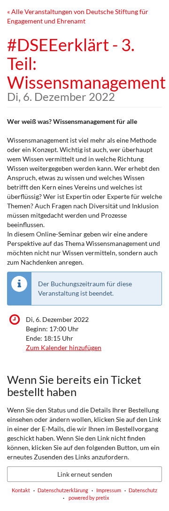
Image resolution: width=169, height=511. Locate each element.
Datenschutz (143, 490)
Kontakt (21, 490)
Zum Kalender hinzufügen (63, 347)
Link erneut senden (84, 474)
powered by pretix (89, 498)
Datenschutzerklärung (63, 490)
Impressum (108, 490)
